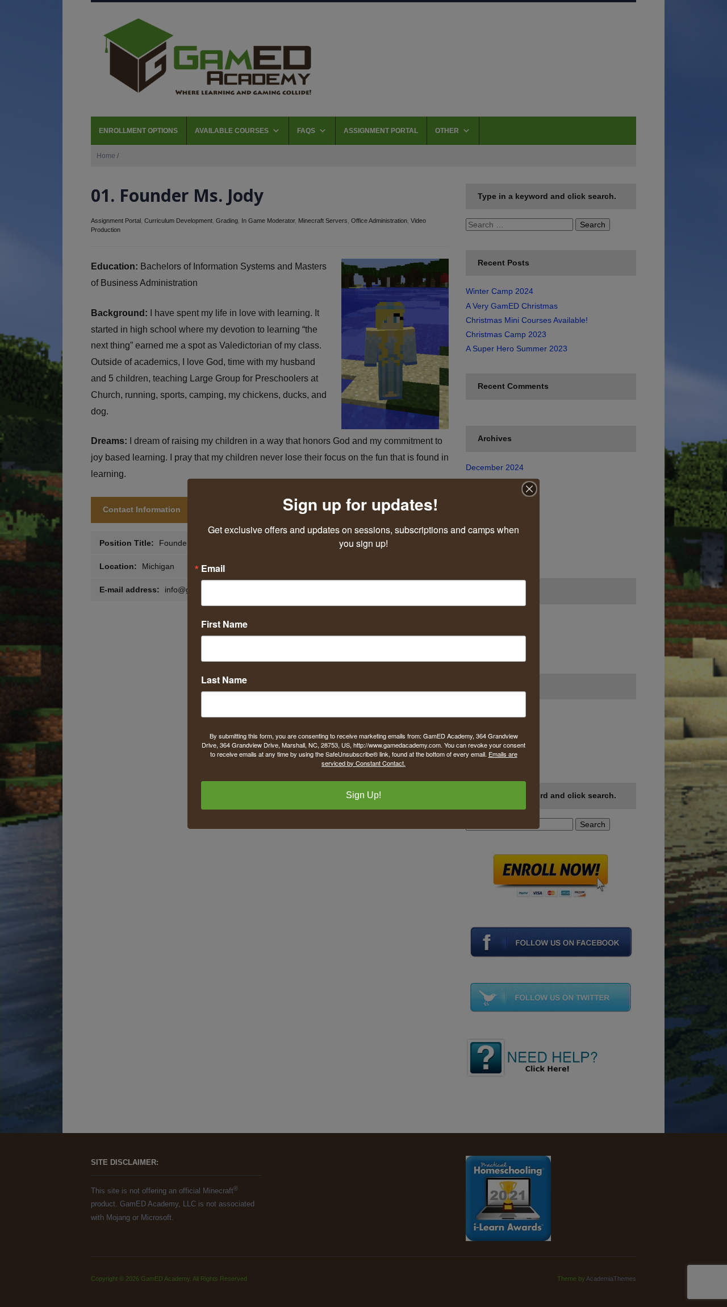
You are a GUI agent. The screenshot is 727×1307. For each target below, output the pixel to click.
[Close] (529, 489)
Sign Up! (363, 795)
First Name (224, 624)
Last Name (224, 679)
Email (213, 568)
